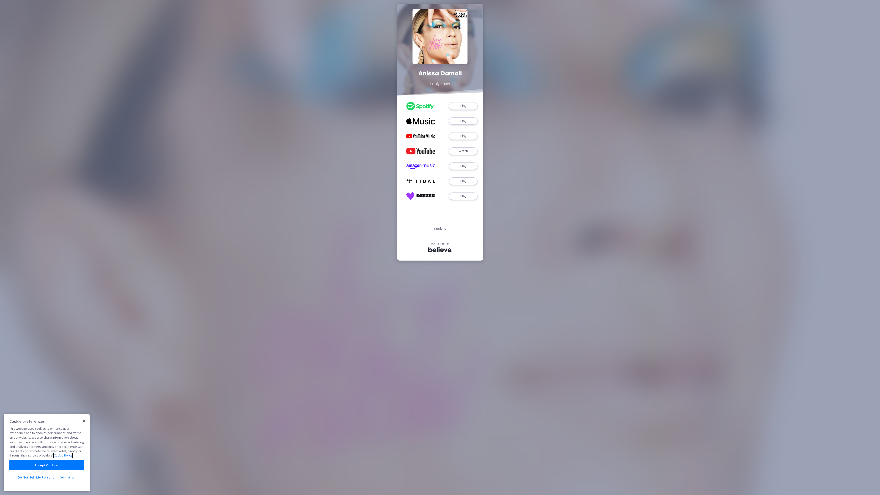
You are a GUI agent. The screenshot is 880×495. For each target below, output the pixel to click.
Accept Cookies (46, 465)
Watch (463, 151)
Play (463, 106)
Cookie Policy (63, 455)
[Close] (84, 421)
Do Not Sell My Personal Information (47, 477)
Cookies (440, 228)
